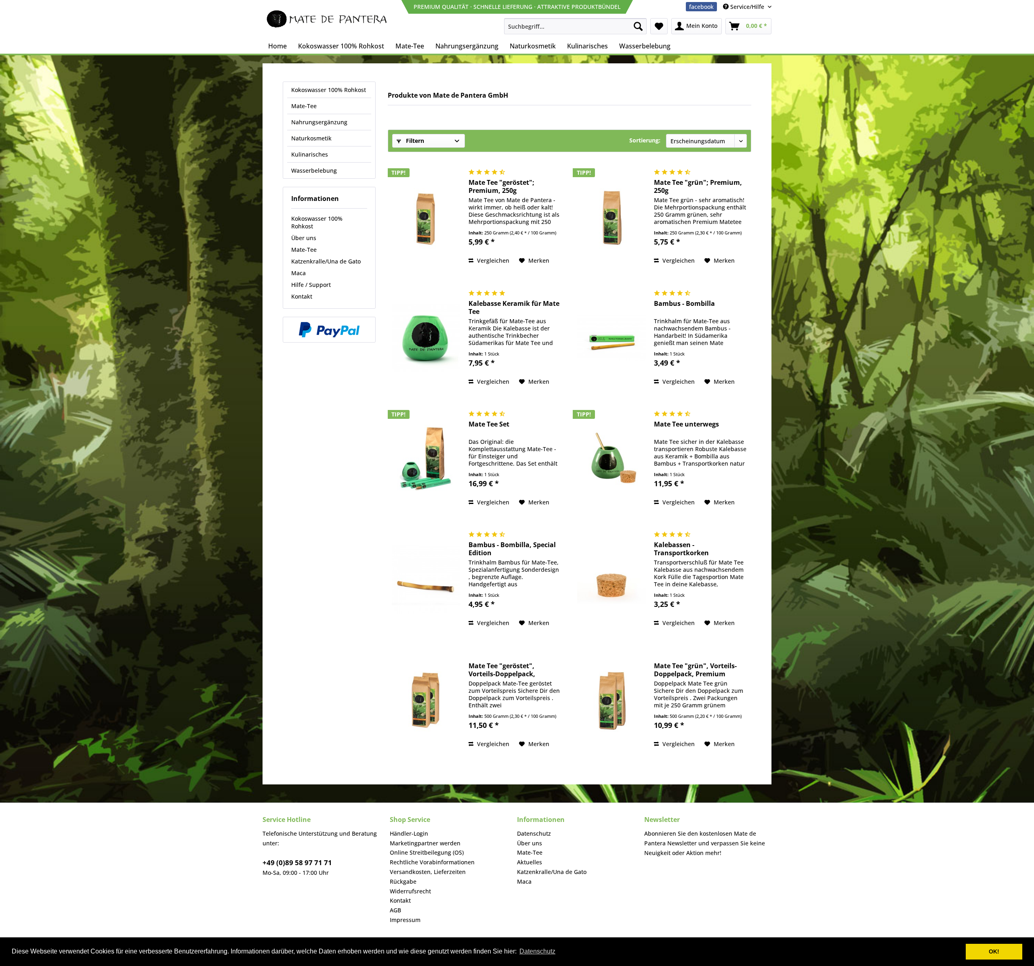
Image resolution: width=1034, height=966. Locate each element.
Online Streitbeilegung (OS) (427, 852)
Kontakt (301, 296)
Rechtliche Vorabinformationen (432, 862)
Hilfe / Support (311, 285)
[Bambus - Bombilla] (611, 338)
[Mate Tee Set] (426, 458)
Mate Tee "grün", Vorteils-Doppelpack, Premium (695, 670)
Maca (298, 273)
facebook (701, 6)
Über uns (303, 238)
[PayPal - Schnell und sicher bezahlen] (329, 329)
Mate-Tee (304, 106)
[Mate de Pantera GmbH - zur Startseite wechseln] (327, 20)
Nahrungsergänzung (319, 122)
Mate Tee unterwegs (686, 424)
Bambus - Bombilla (684, 303)
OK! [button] (994, 951)
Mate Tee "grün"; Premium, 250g (698, 186)
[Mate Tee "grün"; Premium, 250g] (611, 217)
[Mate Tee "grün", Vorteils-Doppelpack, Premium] (611, 700)
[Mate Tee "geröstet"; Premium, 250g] (426, 217)
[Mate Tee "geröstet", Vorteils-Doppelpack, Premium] (426, 700)
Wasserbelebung (314, 170)
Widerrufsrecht (410, 891)
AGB (395, 910)
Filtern (414, 140)
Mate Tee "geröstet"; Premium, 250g (501, 186)
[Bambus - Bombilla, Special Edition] (426, 579)
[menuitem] (575, 26)
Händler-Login (409, 833)
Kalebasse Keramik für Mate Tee (514, 307)
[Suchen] (638, 26)
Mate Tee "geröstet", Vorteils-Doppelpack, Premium (502, 670)
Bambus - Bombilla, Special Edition (512, 549)
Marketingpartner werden (425, 843)
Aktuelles (529, 862)
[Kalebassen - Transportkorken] (611, 579)
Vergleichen (492, 260)
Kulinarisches (309, 154)
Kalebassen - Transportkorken (681, 549)
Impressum (405, 920)
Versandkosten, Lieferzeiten (428, 872)
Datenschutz (534, 833)
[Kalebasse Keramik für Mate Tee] (426, 338)
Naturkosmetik (311, 138)
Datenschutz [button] (537, 951)
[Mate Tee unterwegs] (611, 458)
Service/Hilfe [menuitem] (747, 6)
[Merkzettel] (659, 26)
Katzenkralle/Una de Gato (326, 261)
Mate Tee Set (489, 424)
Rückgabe (403, 881)
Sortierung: (644, 140)
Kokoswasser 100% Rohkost (328, 90)
